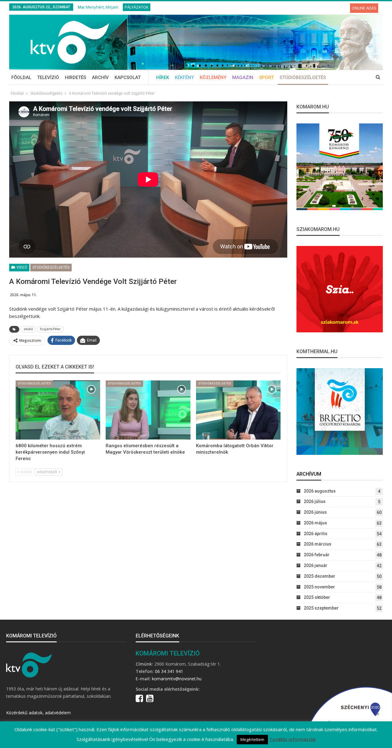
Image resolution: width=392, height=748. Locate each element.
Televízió (48, 77)
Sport (266, 77)
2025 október (317, 597)
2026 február (317, 554)
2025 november (319, 586)
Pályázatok (137, 7)
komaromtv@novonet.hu (177, 679)
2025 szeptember (321, 608)
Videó (21, 267)
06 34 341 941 (169, 671)
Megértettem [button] (252, 739)
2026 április (315, 533)
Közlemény (213, 77)
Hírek (162, 77)
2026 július (315, 501)
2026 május (315, 522)
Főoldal (21, 77)
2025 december (319, 576)
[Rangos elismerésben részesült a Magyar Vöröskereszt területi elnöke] (148, 410)
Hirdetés (75, 77)
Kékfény (184, 77)
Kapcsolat (128, 77)
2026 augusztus (320, 491)
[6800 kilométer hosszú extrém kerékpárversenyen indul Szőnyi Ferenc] (58, 410)
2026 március (317, 544)
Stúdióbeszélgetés (303, 77)
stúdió (28, 329)
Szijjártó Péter (50, 329)
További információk (292, 739)
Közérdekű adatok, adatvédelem (38, 713)
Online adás (364, 8)
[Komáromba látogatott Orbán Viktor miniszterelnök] (238, 410)
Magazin (242, 77)
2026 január (315, 565)
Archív (100, 77)
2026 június (315, 512)
